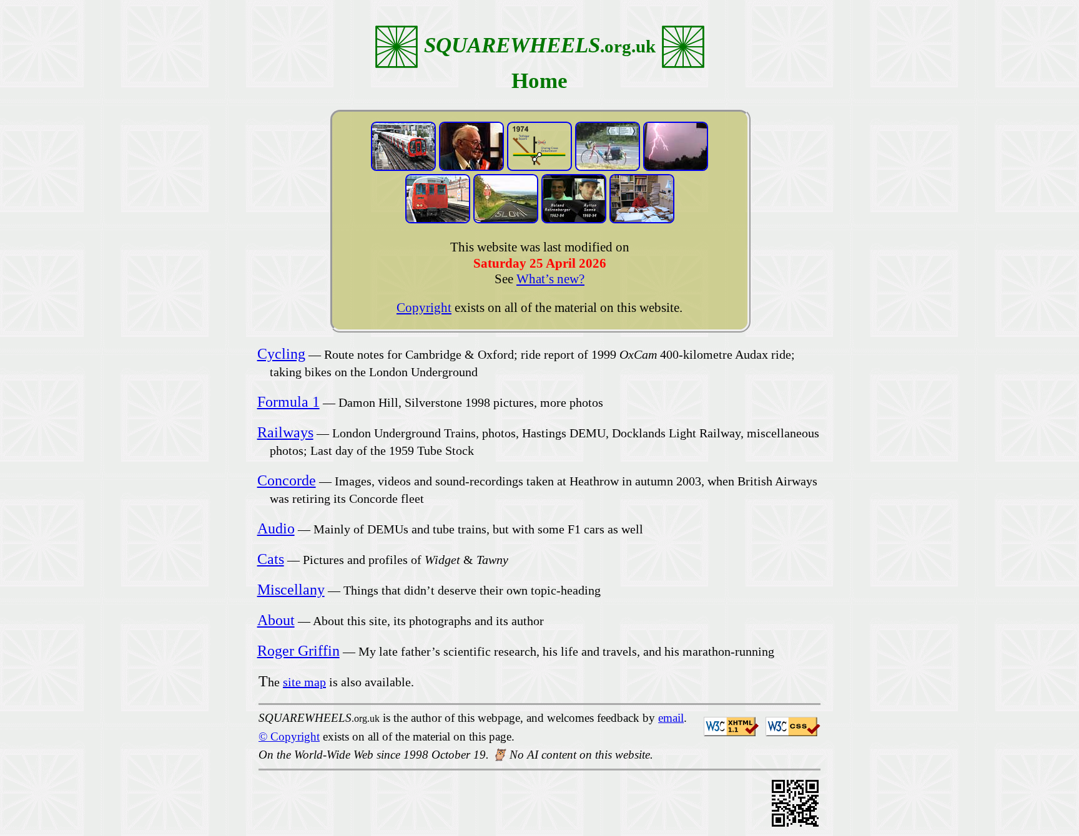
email (671, 717)
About (276, 620)
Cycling (281, 354)
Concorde (286, 480)
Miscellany (291, 589)
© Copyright (289, 736)
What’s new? (550, 278)
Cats (270, 559)
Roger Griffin (298, 651)
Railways (285, 432)
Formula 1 (288, 402)
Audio (276, 528)
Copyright (424, 307)
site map (304, 682)
